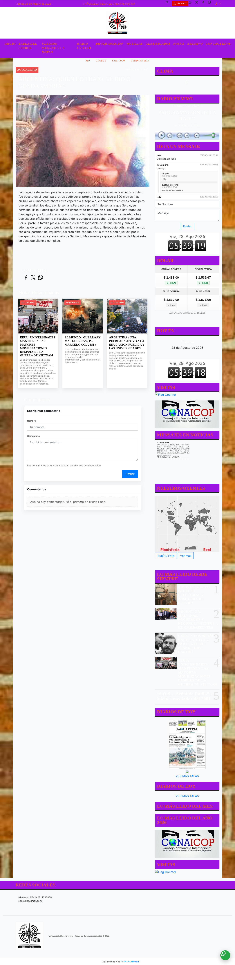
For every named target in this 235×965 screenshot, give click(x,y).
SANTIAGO (118, 60)
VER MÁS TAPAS (187, 776)
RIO (88, 60)
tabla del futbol (27, 46)
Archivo (195, 43)
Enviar (130, 474)
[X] (198, 4)
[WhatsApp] (191, 4)
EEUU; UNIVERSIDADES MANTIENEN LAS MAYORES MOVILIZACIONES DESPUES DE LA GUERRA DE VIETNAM (37, 346)
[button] (168, 4)
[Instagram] (211, 4)
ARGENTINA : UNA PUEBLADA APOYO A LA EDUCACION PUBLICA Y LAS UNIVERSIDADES (126, 343)
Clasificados (158, 43)
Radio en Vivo (84, 46)
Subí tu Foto (166, 556)
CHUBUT (101, 60)
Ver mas (185, 556)
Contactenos (218, 43)
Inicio (9, 43)
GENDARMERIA (140, 60)
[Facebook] (204, 4)
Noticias (134, 43)
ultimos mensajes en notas (53, 48)
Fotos (178, 43)
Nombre (31, 420)
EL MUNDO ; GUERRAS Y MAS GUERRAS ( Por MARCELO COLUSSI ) (82, 341)
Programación (110, 43)
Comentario (33, 436)
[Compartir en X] (33, 278)
